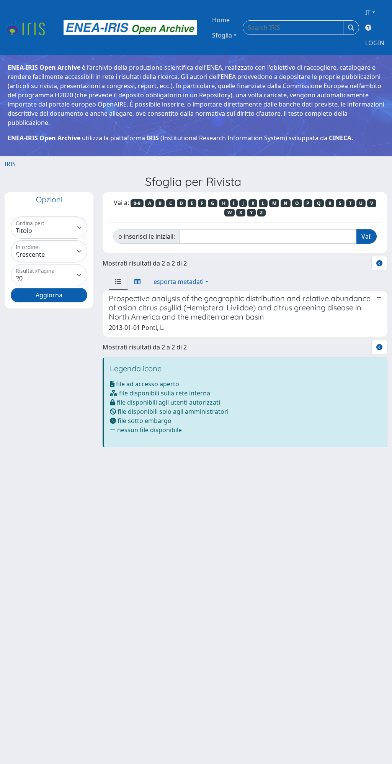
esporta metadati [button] (179, 281)
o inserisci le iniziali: (146, 236)
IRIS (10, 164)
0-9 (137, 203)
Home (221, 20)
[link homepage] (28, 27)
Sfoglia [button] (222, 35)
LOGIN (374, 43)
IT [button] (368, 12)
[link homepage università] (130, 27)
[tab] (118, 282)
